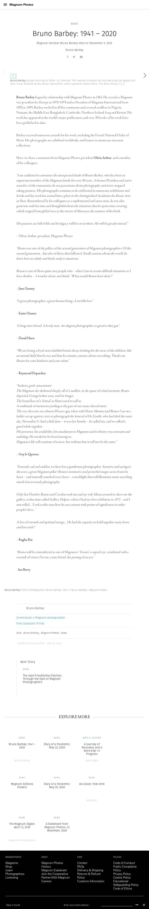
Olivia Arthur (103, 158)
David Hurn (27, 338)
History (46, 866)
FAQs (80, 866)
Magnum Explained (54, 870)
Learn (9, 870)
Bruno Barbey (74, 50)
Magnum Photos (52, 863)
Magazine (11, 863)
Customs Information (90, 881)
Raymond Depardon (32, 373)
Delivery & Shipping (90, 870)
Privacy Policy (122, 874)
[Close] (143, 905)
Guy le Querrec (29, 454)
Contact (82, 863)
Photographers (14, 874)
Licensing (11, 877)
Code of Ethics (122, 888)
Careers (46, 881)
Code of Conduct (124, 863)
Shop (8, 866)
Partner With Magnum (55, 877)
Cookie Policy (122, 877)
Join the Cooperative (54, 874)
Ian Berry (24, 569)
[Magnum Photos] (21, 4)
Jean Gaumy (27, 288)
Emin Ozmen (27, 313)
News (74, 24)
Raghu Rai (25, 540)
